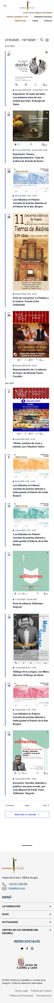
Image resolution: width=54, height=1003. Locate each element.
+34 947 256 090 (18, 884)
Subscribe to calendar (25, 814)
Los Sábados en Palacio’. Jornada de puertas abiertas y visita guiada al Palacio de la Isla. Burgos (30, 490)
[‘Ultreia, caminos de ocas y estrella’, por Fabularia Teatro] (31, 412)
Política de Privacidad (21, 995)
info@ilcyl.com (17, 888)
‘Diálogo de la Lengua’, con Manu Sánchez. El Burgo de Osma (31, 673)
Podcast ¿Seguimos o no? (17, 17)
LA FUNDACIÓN (11, 906)
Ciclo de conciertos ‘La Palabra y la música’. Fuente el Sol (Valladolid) (31, 301)
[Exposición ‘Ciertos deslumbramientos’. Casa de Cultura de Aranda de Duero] (31, 129)
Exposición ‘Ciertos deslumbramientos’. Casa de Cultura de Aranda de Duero (28, 157)
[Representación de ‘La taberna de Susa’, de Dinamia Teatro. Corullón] (31, 336)
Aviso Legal (21, 990)
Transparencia (44, 995)
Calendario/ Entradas (43, 17)
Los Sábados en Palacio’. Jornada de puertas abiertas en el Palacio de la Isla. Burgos (30, 203)
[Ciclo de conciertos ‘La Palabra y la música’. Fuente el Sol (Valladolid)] (31, 251)
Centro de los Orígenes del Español (37, 13)
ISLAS (5, 914)
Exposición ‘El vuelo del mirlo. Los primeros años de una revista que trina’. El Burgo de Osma (29, 99)
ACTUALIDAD (10, 922)
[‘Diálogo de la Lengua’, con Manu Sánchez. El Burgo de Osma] (31, 638)
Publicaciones (20, 21)
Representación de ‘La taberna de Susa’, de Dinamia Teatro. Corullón (29, 373)
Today (27, 805)
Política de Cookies (41, 990)
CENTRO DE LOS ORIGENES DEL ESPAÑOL (20, 931)
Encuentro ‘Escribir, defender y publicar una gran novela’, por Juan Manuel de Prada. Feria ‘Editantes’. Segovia (30, 788)
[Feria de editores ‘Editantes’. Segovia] (31, 573)
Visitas (35, 21)
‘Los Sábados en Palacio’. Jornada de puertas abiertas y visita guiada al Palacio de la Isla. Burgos (30, 539)
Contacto (48, 21)
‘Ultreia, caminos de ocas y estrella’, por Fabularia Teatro (28, 444)
